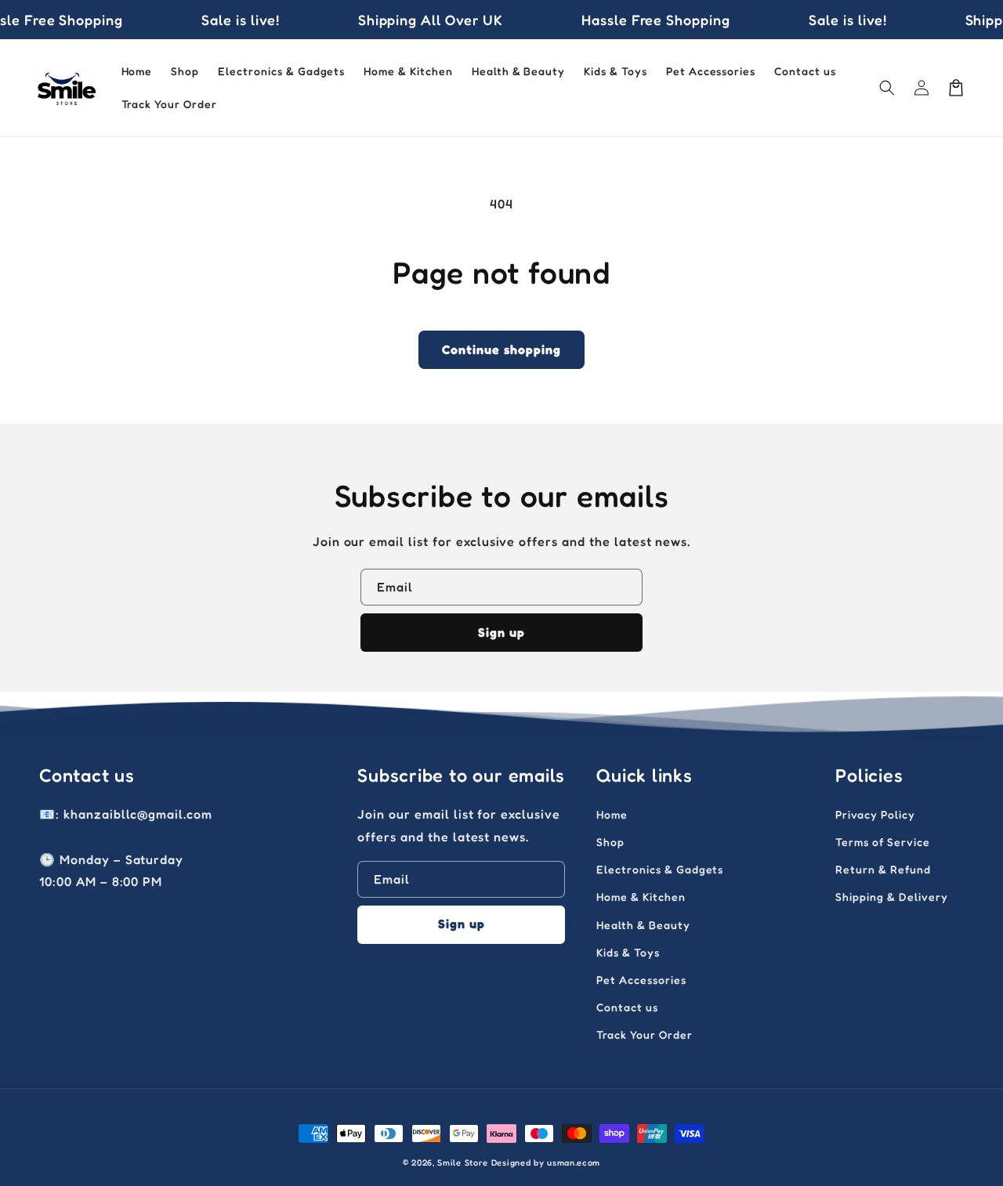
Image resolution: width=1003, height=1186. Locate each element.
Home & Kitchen (640, 896)
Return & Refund (882, 869)
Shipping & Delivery (891, 896)
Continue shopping (501, 349)
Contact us (627, 1007)
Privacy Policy (874, 814)
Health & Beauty (643, 924)
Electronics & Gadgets (659, 869)
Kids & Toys (628, 952)
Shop (610, 841)
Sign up (501, 632)
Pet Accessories (641, 979)
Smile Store (462, 1162)
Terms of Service (882, 841)
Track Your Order (644, 1034)
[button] (887, 88)
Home (612, 814)
